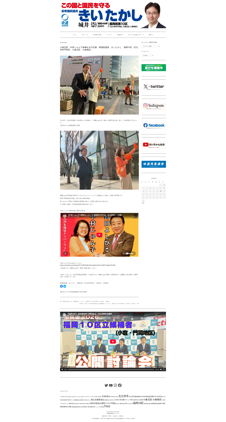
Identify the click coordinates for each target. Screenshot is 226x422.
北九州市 (123, 395)
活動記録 (119, 34)
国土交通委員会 (97, 400)
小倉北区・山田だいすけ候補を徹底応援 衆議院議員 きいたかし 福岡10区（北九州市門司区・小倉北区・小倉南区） (107, 303)
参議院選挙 (81, 399)
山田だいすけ (125, 274)
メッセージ (109, 34)
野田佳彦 (85, 291)
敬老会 (87, 403)
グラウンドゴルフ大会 (91, 396)
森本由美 (122, 403)
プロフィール (84, 34)
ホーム (74, 34)
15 (160, 191)
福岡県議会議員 (147, 403)
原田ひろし (70, 400)
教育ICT (84, 403)
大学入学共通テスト (122, 400)
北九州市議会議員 (134, 396)
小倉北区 (81, 291)
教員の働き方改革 (78, 403)
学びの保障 (139, 400)
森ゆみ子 (117, 403)
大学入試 (133, 400)
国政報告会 (107, 400)
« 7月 (143, 203)
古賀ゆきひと (87, 400)
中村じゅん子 (97, 120)
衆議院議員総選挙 (76, 406)
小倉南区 (157, 399)
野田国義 (102, 406)
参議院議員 (76, 399)
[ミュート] (161, 369)
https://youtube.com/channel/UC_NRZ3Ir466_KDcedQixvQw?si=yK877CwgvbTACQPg (87, 265)
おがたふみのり (72, 396)
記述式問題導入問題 (85, 406)
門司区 (107, 406)
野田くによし (96, 406)
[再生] (62, 369)
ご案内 (150, 34)
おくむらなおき (81, 396)
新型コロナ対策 (108, 403)
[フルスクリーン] (164, 369)
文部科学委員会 (95, 403)
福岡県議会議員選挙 (156, 403)
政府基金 (71, 403)
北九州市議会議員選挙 (73, 291)
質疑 (91, 406)
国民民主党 (112, 399)
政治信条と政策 (97, 34)
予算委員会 (106, 396)
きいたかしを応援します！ (135, 34)
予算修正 (99, 396)
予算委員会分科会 (114, 396)
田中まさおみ (129, 403)
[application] (113, 341)
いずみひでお (63, 396)
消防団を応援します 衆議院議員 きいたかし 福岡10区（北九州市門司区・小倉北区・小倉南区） (86, 301)
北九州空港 (158, 396)
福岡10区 (138, 402)
